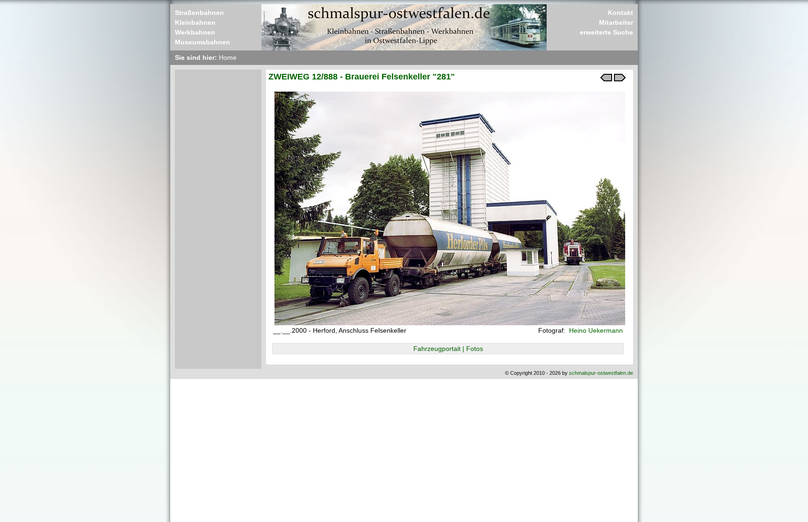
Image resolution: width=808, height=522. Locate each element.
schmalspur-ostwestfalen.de (601, 373)
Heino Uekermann (595, 330)
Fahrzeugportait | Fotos (448, 348)
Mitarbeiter (616, 22)
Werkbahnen (195, 32)
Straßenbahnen (199, 12)
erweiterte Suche (606, 32)
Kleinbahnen (195, 22)
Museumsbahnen (202, 42)
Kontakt (620, 12)
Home (228, 57)
